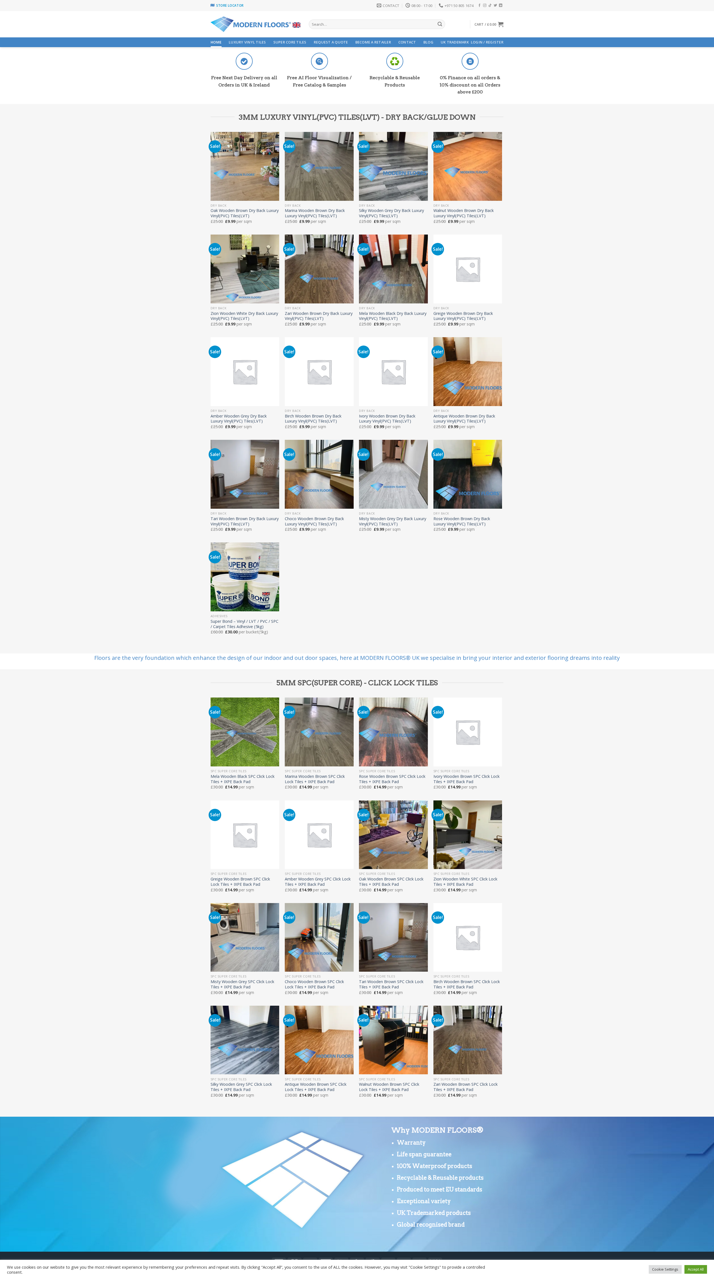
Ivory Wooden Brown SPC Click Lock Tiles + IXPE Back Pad (466, 779)
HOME (216, 42)
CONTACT (407, 42)
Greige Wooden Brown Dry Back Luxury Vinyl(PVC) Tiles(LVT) (463, 316)
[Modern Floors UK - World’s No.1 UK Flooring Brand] (255, 24)
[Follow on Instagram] (484, 6)
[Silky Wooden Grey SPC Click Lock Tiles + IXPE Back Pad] (245, 1040)
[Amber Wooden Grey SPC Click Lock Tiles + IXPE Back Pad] (319, 834)
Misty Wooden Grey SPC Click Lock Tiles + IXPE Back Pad (242, 984)
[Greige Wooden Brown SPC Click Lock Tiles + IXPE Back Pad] (245, 834)
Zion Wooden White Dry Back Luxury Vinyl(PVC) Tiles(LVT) (244, 316)
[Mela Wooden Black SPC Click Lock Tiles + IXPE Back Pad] (245, 732)
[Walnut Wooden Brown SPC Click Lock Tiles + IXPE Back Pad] (393, 1040)
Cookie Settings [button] (665, 1269)
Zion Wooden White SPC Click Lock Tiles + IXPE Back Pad (465, 882)
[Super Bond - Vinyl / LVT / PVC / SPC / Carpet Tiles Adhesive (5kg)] (245, 576)
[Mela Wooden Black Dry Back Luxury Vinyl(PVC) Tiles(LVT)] (393, 269)
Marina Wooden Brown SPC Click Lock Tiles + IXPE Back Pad (315, 779)
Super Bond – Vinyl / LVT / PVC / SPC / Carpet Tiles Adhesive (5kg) (244, 624)
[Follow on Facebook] (479, 6)
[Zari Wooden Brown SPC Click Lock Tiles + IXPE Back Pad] (467, 1040)
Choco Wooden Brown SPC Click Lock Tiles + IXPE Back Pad (314, 984)
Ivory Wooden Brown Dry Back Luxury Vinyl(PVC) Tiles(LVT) (387, 419)
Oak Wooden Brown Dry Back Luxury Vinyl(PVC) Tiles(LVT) (245, 213)
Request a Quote (331, 42)
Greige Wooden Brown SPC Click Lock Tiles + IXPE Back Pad (240, 882)
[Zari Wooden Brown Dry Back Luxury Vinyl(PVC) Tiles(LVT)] (319, 269)
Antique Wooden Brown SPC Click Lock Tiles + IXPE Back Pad (315, 1087)
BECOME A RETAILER (373, 42)
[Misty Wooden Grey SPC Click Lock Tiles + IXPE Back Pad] (245, 937)
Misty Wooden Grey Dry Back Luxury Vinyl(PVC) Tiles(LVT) (392, 521)
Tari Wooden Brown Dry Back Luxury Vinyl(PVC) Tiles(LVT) (245, 521)
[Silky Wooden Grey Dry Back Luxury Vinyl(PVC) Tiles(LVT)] (393, 166)
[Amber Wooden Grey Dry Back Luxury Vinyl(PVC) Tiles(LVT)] (245, 371)
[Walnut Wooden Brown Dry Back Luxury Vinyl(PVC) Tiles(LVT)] (467, 166)
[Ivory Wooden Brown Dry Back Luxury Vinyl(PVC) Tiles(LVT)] (393, 371)
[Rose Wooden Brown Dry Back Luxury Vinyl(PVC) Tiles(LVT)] (467, 474)
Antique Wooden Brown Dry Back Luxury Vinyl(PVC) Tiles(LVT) (464, 419)
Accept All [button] (696, 1269)
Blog (428, 42)
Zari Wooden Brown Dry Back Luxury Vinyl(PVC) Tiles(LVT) (319, 316)
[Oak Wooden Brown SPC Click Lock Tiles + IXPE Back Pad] (393, 834)
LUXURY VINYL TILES (247, 42)
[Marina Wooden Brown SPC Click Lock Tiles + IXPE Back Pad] (319, 732)
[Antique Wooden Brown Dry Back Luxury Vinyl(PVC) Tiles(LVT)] (467, 371)
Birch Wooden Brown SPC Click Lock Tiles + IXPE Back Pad (466, 984)
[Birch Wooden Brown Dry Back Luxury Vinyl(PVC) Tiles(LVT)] (319, 371)
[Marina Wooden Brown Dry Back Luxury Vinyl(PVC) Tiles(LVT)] (319, 166)
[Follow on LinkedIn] (500, 6)
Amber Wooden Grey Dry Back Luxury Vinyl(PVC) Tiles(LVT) (239, 419)
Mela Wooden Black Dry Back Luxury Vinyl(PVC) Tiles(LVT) (392, 316)
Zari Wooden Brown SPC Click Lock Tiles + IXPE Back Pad (465, 1087)
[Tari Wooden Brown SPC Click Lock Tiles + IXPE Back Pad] (393, 937)
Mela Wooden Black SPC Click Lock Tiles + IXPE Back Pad (242, 779)
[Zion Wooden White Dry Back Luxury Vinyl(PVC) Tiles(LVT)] (245, 269)
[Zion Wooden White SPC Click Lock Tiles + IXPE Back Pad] (467, 834)
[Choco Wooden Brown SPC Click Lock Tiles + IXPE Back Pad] (319, 937)
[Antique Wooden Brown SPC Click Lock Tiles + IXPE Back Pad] (319, 1040)
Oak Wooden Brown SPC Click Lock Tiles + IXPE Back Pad (391, 882)
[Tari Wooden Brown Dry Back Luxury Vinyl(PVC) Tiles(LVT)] (245, 474)
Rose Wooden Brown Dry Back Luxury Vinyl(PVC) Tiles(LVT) (461, 521)
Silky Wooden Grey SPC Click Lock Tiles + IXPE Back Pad (241, 1087)
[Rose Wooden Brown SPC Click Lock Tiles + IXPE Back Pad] (393, 732)
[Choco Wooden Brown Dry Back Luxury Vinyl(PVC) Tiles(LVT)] (319, 474)
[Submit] (440, 24)
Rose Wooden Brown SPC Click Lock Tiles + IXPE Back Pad (392, 779)
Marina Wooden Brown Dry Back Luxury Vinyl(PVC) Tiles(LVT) (315, 213)
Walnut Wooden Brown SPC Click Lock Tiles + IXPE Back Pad (389, 1087)
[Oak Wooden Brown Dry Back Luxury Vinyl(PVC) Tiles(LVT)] (245, 166)
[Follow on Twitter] (495, 6)
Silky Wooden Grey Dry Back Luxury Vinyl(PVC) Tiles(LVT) (391, 213)
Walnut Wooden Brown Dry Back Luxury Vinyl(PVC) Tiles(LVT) (463, 213)
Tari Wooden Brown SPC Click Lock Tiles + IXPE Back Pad (391, 984)
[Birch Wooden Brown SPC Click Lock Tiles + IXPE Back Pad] (467, 937)
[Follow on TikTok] (490, 6)
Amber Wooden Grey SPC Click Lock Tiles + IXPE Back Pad (318, 882)
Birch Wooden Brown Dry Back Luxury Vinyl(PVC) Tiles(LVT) (313, 419)
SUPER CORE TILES (290, 42)
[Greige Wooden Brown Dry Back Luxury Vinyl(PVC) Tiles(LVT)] (467, 269)
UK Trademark (455, 42)
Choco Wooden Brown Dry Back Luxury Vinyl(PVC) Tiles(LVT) (314, 521)
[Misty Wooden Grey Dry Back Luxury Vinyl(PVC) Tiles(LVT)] (393, 474)
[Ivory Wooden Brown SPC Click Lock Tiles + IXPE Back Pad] (467, 732)
